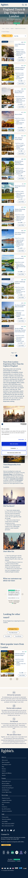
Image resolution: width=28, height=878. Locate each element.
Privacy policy (5, 817)
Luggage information (7, 800)
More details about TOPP (8, 826)
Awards (3, 775)
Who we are (5, 760)
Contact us (6, 845)
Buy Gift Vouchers (6, 809)
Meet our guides (6, 762)
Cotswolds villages (7, 474)
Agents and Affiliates (7, 773)
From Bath (7, 636)
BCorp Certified (5, 783)
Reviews (4, 769)
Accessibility (5, 821)
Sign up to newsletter (7, 811)
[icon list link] (2, 830)
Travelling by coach (6, 764)
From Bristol (18, 636)
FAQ (3, 804)
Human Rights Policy (6, 792)
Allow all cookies (14, 443)
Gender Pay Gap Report (7, 788)
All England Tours (13, 629)
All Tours (7, 28)
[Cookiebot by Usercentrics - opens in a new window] (20, 424)
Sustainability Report (7, 785)
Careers (4, 771)
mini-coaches (19, 480)
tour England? (12, 382)
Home (3, 28)
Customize (13, 448)
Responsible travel (6, 781)
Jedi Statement (5, 790)
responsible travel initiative (16, 478)
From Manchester (13, 632)
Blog (3, 766)
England (12, 28)
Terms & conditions (6, 819)
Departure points (6, 798)
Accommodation (6, 802)
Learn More (21, 60)
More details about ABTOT (8, 823)
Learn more (21, 439)
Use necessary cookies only (14, 452)
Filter (4, 35)
